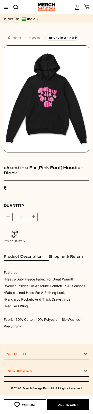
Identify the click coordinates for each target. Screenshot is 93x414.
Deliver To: (10, 19)
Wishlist (29, 405)
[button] (46, 354)
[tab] (26, 256)
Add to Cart (68, 405)
